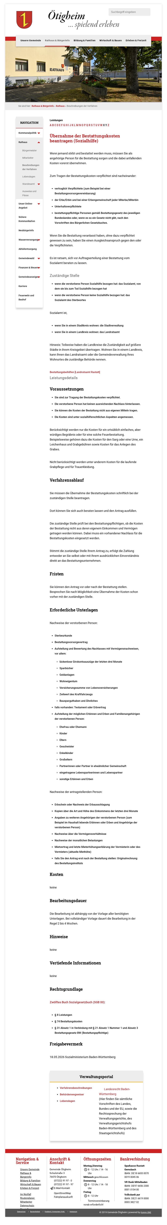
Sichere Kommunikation (27, 219)
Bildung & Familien (85, 40)
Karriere (23, 286)
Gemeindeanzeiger (28, 277)
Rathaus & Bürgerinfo (57, 40)
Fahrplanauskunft (63, 1196)
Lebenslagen (28, 176)
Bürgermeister (29, 150)
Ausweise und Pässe (29, 193)
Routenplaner (27, 1198)
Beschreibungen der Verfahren (30, 167)
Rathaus (60, 106)
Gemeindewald (26, 258)
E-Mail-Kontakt (62, 1188)
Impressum (73, 1211)
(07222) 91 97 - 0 (63, 1180)
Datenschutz (21, 1211)
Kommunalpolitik (27, 133)
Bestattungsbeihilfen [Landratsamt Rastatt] (75, 372)
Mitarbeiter (27, 158)
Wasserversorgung (28, 239)
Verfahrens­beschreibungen (76, 1088)
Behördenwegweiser (72, 1094)
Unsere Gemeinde (31, 40)
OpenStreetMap (62, 1193)
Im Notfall (25, 1194)
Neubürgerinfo (26, 230)
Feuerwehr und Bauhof (26, 297)
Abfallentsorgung (28, 249)
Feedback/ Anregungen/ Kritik (55, 1211)
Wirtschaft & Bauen (110, 40)
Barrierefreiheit (35, 1211)
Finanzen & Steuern (29, 267)
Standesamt (28, 184)
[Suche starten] (146, 12)
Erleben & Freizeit (136, 40)
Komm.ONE (146, 1212)
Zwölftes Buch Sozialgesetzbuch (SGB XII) (77, 1002)
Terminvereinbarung (98, 1200)
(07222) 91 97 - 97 (63, 1184)
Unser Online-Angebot (26, 205)
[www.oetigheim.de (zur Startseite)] (68, 29)
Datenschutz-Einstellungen (27, 1207)
